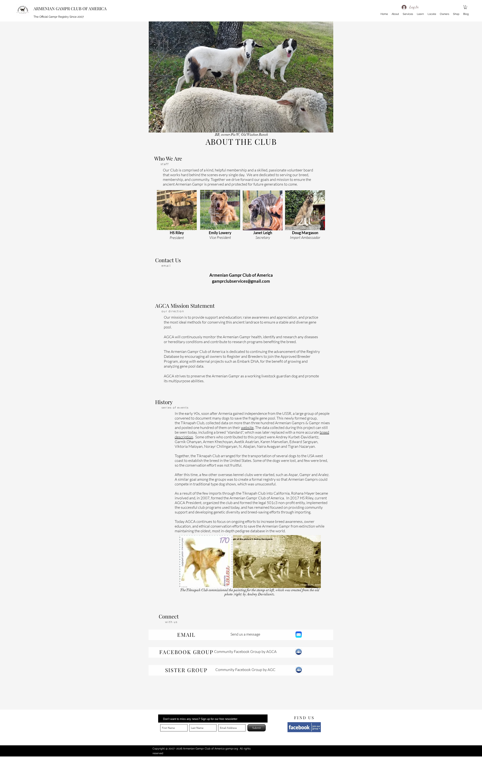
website (247, 427)
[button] (465, 7)
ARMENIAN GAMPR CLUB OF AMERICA (70, 8)
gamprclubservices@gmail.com (241, 281)
